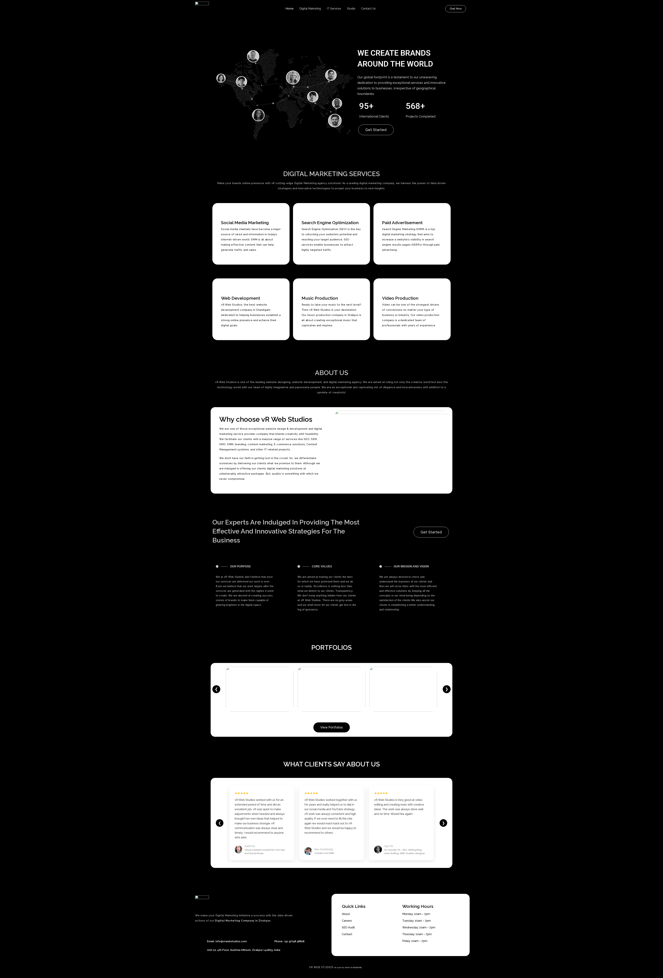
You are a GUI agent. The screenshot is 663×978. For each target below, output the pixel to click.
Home (289, 8)
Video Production (400, 298)
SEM (314, 439)
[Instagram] (226, 930)
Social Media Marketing (245, 222)
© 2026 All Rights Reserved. (348, 967)
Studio (351, 8)
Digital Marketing (310, 8)
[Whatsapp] (212, 930)
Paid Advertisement (402, 222)
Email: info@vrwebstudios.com (227, 941)
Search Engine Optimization (330, 222)
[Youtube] (205, 930)
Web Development (240, 298)
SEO (306, 439)
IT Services (334, 8)
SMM (230, 444)
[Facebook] (198, 930)
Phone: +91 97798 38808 (289, 941)
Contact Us (368, 8)
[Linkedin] (219, 930)
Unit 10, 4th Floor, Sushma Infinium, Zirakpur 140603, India (243, 950)
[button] (455, 8)
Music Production (320, 298)
